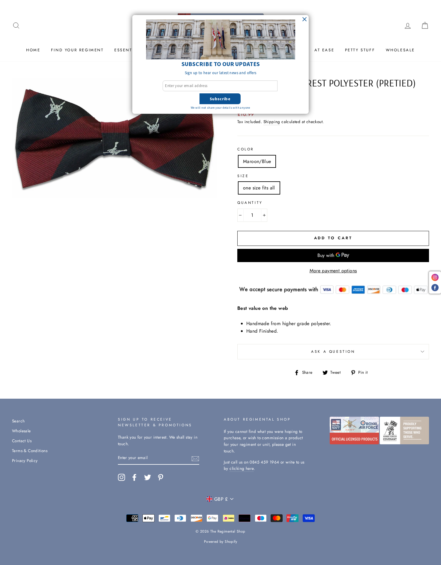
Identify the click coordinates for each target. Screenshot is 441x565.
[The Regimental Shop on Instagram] (121, 477)
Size (243, 176)
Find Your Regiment (77, 50)
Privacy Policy (25, 461)
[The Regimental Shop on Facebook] (134, 477)
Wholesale (400, 50)
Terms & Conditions (29, 451)
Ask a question (333, 351)
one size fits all (259, 187)
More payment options (333, 270)
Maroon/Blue (257, 161)
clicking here (242, 468)
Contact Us (22, 441)
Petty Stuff (360, 50)
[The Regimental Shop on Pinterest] (160, 477)
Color (245, 149)
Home (33, 50)
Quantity (250, 202)
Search (18, 421)
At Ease (324, 50)
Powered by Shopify (220, 541)
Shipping (271, 122)
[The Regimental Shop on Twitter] (147, 477)
